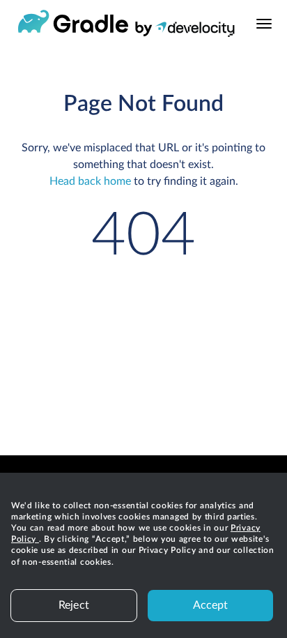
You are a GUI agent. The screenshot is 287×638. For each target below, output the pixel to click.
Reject (74, 605)
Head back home (90, 181)
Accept (210, 605)
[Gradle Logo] (73, 23)
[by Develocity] (185, 32)
